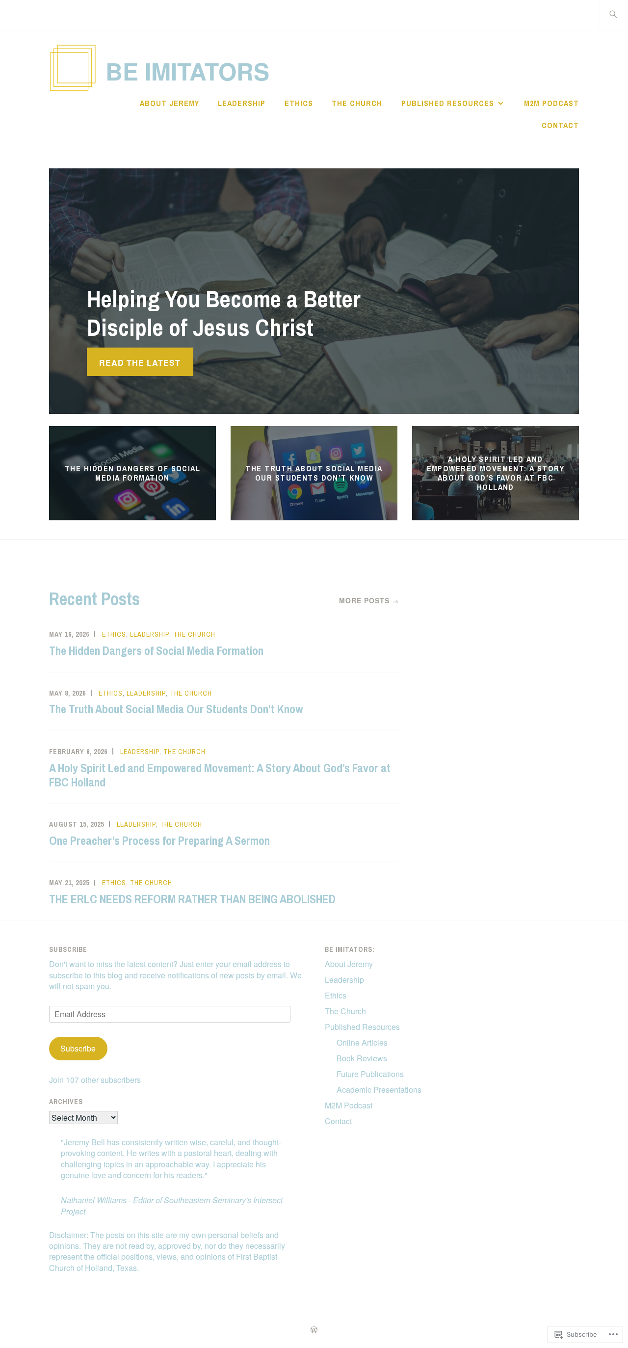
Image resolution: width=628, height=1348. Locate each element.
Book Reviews (362, 1058)
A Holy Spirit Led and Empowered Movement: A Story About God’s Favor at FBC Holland (496, 472)
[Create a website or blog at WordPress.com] (314, 1330)
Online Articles (362, 1042)
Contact (560, 125)
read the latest (140, 362)
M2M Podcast (551, 103)
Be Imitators (187, 71)
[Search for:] (613, 15)
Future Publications (370, 1073)
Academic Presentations (379, 1089)
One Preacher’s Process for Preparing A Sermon (159, 840)
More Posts (369, 600)
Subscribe (68, 949)
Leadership (241, 103)
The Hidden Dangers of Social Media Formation (132, 473)
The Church (357, 103)
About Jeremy (169, 103)
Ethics (299, 103)
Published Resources (447, 103)
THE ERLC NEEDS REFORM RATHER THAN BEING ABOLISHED (192, 899)
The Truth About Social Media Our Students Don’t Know (313, 473)
